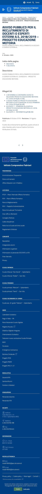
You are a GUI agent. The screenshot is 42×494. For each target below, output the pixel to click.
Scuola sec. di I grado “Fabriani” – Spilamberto (17, 303)
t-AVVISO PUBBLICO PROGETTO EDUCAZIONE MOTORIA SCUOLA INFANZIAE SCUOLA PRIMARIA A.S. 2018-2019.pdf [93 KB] (23, 102)
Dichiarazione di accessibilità (12, 479)
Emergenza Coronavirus (10, 350)
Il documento (10, 65)
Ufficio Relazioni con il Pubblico (12, 183)
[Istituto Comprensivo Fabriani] (9, 9)
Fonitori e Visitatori (8, 385)
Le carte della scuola (20, 17)
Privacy (4, 260)
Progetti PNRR (7, 362)
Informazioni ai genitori (9, 249)
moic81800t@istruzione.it (10, 469)
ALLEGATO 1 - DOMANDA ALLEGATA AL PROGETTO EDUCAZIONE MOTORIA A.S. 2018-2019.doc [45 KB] (21, 108)
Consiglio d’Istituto (8, 218)
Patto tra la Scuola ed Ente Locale (13, 226)
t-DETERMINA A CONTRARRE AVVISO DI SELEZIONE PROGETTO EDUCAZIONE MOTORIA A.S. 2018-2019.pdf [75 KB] (22, 97)
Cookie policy (26, 489)
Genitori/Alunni (7, 381)
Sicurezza (5, 346)
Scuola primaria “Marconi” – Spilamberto (15, 287)
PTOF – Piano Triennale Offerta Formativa (15, 195)
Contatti (35, 476)
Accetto (18, 489)
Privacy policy (6, 476)
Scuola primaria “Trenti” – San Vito (13, 291)
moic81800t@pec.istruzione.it (12, 463)
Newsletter (6, 241)
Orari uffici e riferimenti (9, 214)
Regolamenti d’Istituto (9, 229)
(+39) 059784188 (8, 423)
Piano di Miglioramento (9, 202)
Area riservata (6, 256)
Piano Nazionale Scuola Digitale (12, 322)
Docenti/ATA (6, 377)
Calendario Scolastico (9, 315)
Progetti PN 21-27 (8, 366)
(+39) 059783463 (8, 429)
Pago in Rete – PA (8, 319)
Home (4, 17)
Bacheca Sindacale (8, 354)
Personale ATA (7, 401)
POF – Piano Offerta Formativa (12, 199)
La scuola (10, 17)
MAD (4, 342)
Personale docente (8, 397)
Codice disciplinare (8, 222)
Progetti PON (6, 358)
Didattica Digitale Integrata (11, 331)
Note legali (27, 476)
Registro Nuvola (7, 327)
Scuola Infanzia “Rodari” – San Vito (13, 276)
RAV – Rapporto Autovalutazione (13, 206)
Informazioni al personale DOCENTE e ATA (16, 253)
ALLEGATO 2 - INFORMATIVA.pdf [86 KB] (19, 112)
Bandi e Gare (32, 17)
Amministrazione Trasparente (11, 175)
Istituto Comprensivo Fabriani (25, 9)
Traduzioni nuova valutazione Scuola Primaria (16, 338)
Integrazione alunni (8, 245)
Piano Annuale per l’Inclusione (12, 210)
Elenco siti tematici (8, 179)
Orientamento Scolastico (10, 334)
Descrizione (10, 64)
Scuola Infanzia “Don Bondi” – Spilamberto (16, 272)
